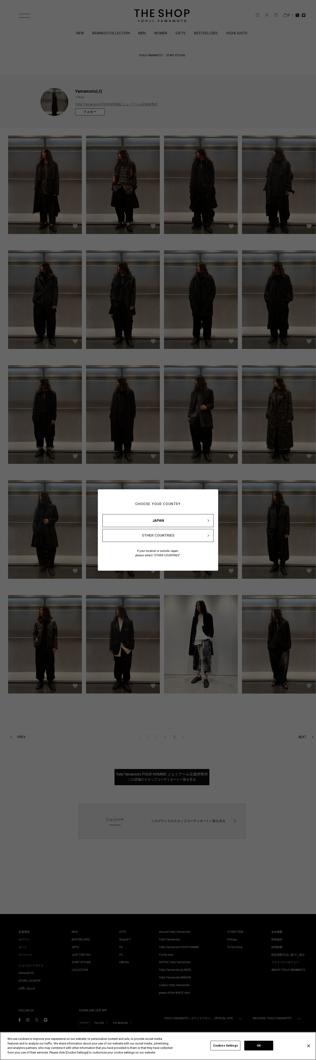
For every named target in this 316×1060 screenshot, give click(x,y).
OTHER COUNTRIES (158, 535)
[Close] (309, 1046)
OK (259, 1045)
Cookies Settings (225, 1045)
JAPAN (158, 521)
